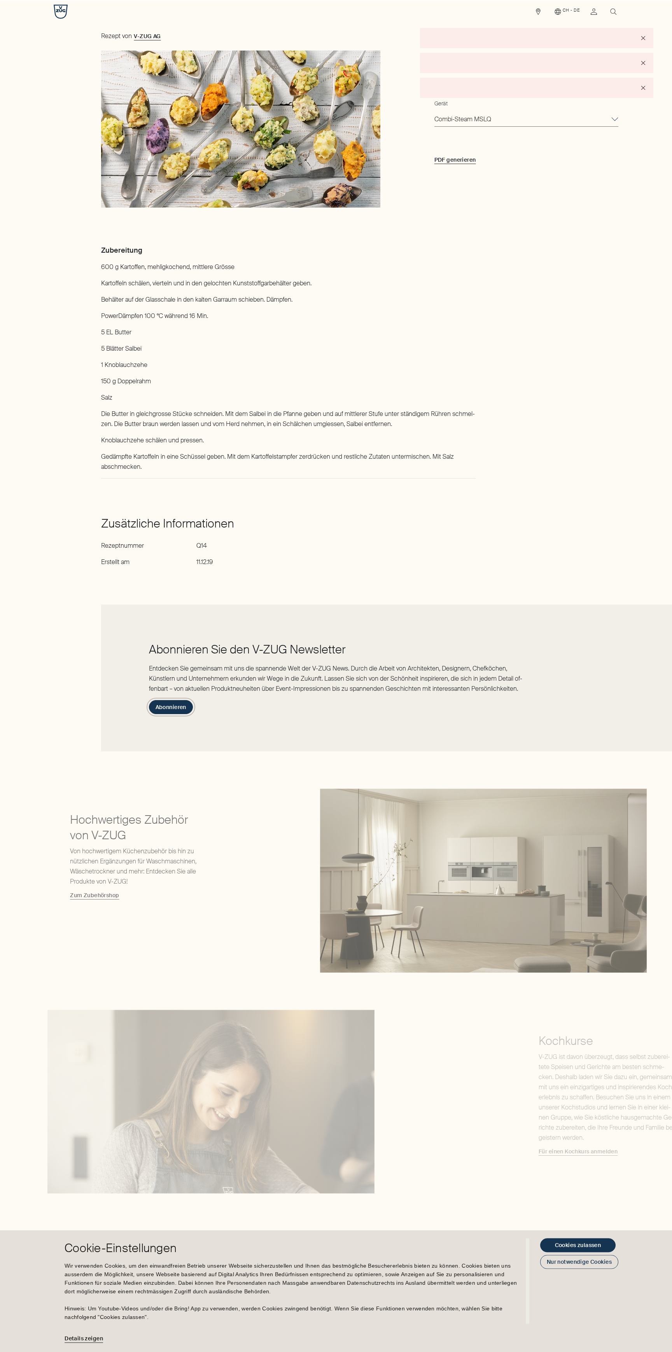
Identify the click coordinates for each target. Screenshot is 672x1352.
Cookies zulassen (578, 1245)
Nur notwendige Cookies (579, 1261)
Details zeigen (84, 1338)
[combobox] (526, 120)
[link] (538, 13)
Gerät (441, 103)
